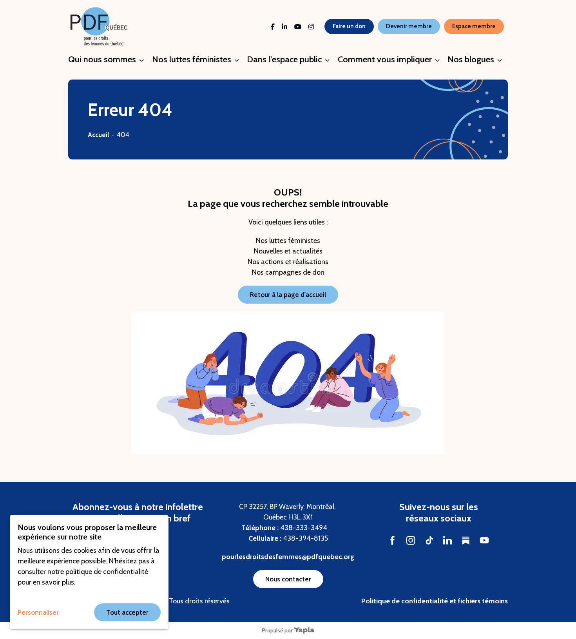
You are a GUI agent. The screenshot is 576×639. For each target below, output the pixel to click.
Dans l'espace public (284, 59)
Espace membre (474, 26)
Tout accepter (127, 612)
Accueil (98, 135)
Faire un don (349, 26)
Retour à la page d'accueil (288, 295)
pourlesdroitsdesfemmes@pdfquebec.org (288, 556)
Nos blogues (470, 59)
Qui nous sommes (102, 59)
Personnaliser (38, 612)
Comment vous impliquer (385, 59)
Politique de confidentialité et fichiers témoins (434, 601)
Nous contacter (288, 579)
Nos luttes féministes (191, 59)
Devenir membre (409, 26)
